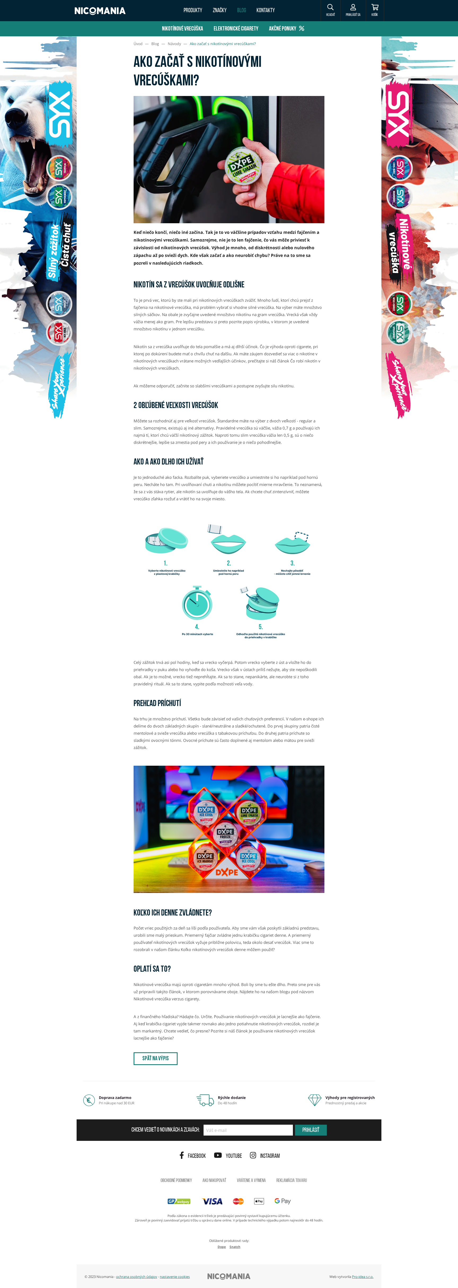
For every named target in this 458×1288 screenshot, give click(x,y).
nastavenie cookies (175, 1276)
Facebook (197, 1156)
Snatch (235, 1247)
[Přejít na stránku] (38, 251)
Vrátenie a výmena (251, 1181)
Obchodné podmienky (176, 1181)
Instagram (270, 1156)
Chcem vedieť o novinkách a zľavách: (165, 1130)
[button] (330, 10)
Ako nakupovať (214, 1181)
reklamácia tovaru (291, 1181)
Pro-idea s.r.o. (362, 1276)
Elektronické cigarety (236, 29)
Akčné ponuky (282, 29)
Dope (222, 1247)
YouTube (234, 1156)
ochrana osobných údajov (136, 1276)
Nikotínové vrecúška (182, 29)
